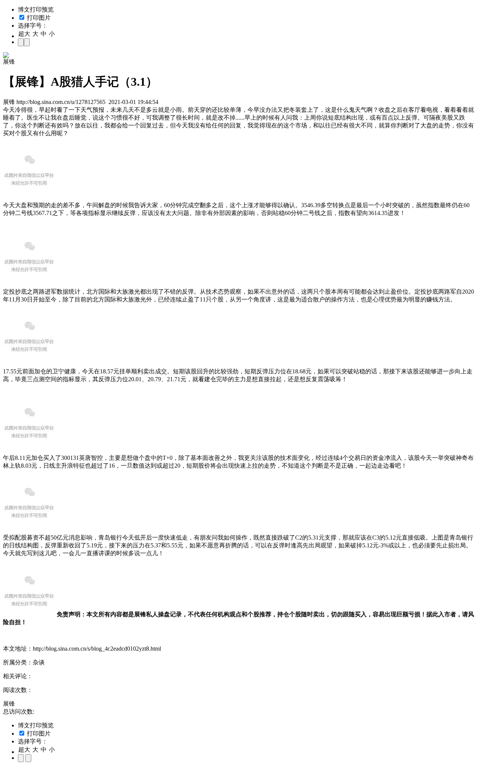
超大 (24, 34)
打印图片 (38, 18)
